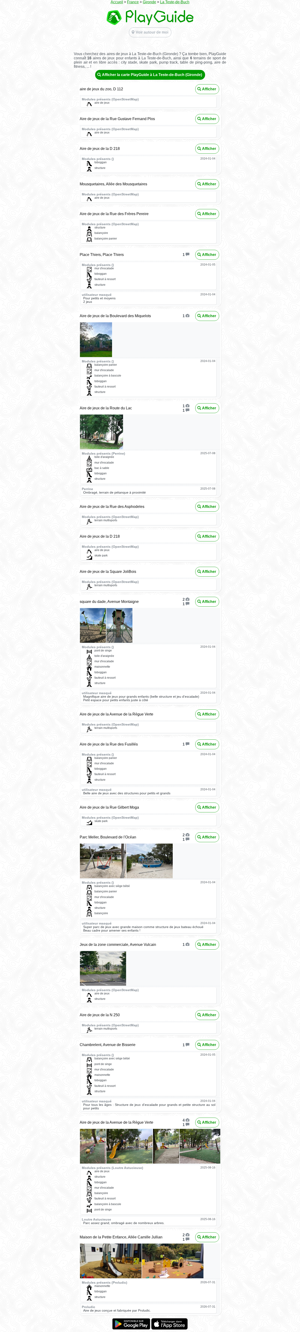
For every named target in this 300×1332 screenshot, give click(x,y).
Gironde (149, 2)
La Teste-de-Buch (174, 2)
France (133, 2)
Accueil (117, 2)
